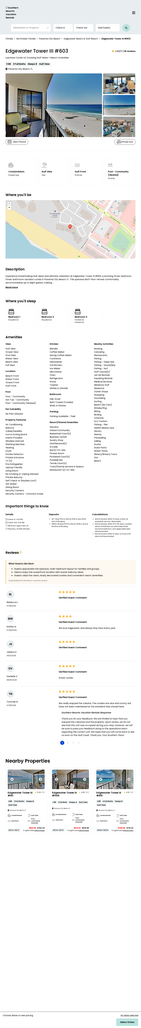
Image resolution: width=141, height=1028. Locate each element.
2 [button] (67, 742)
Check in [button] (60, 27)
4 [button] (79, 742)
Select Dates (127, 1022)
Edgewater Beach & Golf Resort (81, 38)
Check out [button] (81, 27)
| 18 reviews (129, 51)
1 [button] (62, 742)
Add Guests (104, 27)
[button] (126, 28)
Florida (9, 38)
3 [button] (73, 742)
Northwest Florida (26, 38)
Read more (12, 287)
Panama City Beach (49, 38)
